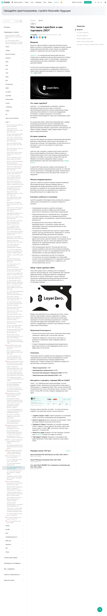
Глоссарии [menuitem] (7, 27)
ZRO (31, 73)
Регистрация (88, 2)
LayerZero (33, 55)
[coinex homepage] (6, 2)
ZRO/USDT (38, 434)
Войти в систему (77, 2)
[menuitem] (13, 36)
